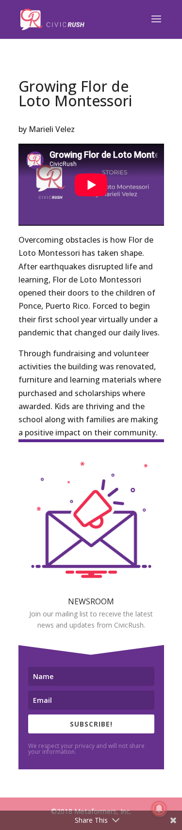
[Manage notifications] (159, 808)
